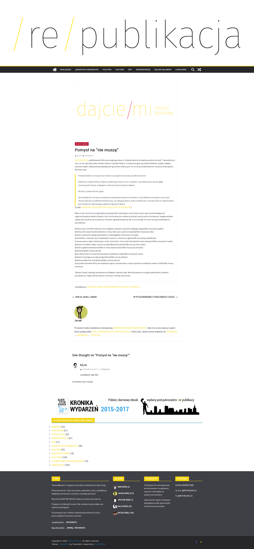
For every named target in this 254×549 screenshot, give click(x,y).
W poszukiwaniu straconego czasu (154, 297)
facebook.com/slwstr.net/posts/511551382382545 (106, 207)
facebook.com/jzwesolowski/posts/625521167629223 (113, 287)
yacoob (121, 500)
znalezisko (65, 69)
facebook (82, 335)
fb (158, 503)
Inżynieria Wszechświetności (129, 328)
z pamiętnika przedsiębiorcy (68, 461)
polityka (107, 69)
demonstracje (143, 69)
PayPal (70, 528)
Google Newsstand (184, 485)
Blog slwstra (81, 160)
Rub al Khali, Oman (86, 297)
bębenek (56, 427)
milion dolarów (163, 69)
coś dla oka (58, 434)
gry (130, 69)
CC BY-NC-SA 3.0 (67, 499)
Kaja (83, 365)
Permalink (105, 369)
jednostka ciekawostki (86, 69)
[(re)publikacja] (127, 8)
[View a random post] (199, 69)
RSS (124, 487)
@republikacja (189, 490)
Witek (121, 513)
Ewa (120, 487)
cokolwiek (180, 69)
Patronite (172, 331)
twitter (95, 335)
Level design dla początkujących (111, 331)
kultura (120, 69)
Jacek (79, 156)
